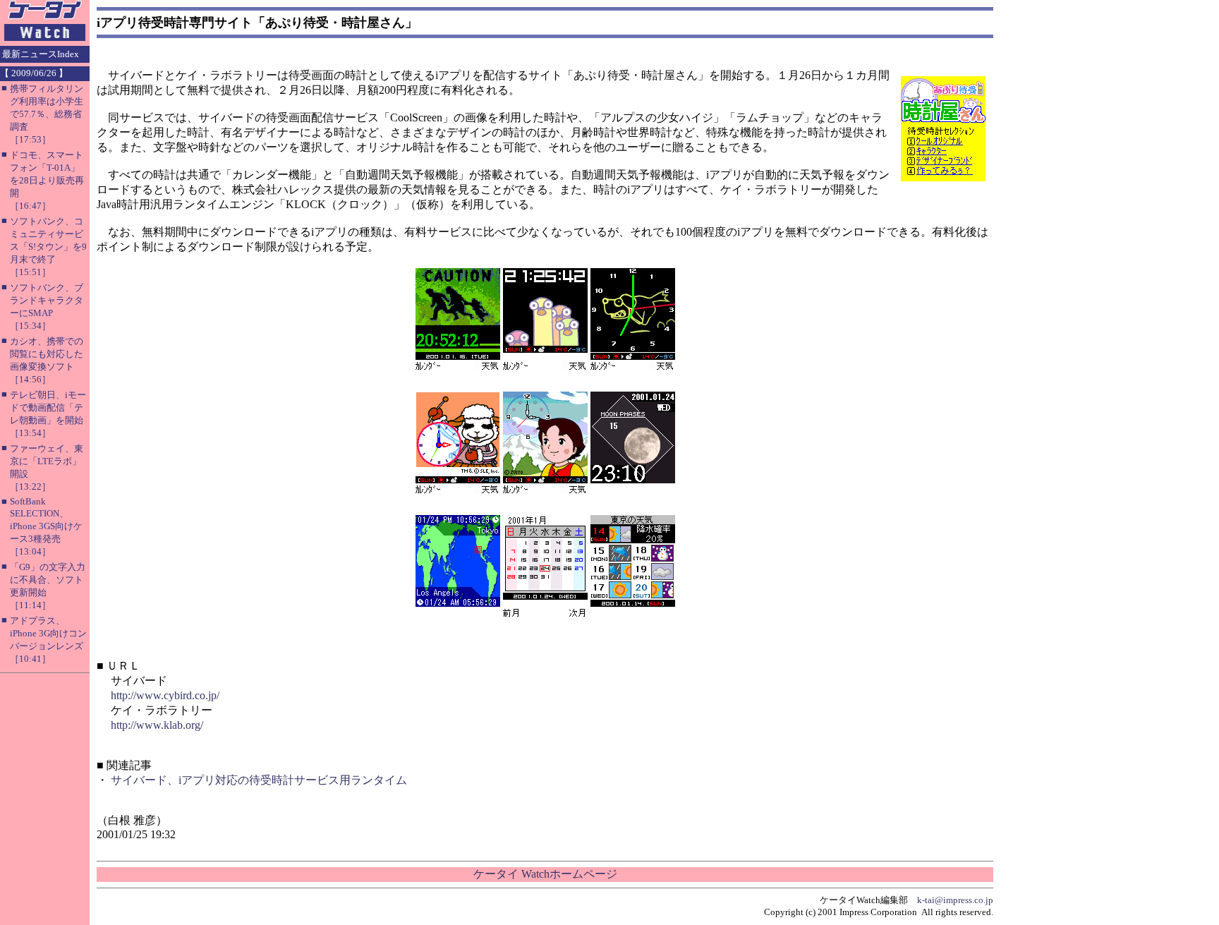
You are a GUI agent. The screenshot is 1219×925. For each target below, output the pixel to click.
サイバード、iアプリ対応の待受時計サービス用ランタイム (259, 780)
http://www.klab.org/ (157, 725)
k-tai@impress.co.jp (955, 900)
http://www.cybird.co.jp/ (165, 695)
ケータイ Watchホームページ (545, 874)
